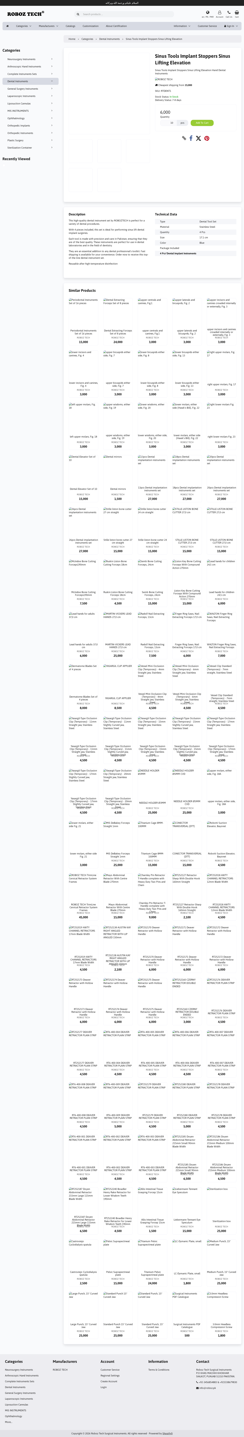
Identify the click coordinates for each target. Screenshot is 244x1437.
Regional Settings (110, 1375)
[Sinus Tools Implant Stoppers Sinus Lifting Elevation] (7, 166)
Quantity (164, 116)
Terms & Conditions (158, 1369)
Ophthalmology (16, 118)
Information (180, 26)
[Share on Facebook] (191, 138)
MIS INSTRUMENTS (18, 110)
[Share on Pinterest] (206, 138)
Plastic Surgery (15, 140)
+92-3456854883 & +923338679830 (218, 1382)
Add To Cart (202, 122)
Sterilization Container (19, 147)
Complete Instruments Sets (22, 74)
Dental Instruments (17, 81)
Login (104, 1387)
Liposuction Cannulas (19, 103)
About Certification (116, 26)
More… (8, 1422)
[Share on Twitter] (198, 138)
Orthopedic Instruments (20, 133)
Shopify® (168, 1433)
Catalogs (70, 26)
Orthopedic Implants (18, 125)
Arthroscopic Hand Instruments (24, 66)
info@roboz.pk (207, 1388)
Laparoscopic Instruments (21, 96)
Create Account (109, 1381)
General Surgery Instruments (22, 88)
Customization (90, 26)
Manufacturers (46, 26)
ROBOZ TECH (60, 1369)
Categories (22, 26)
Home (72, 39)
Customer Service (207, 26)
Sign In (230, 26)
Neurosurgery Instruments (21, 59)
